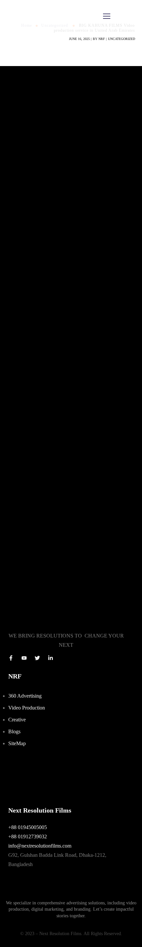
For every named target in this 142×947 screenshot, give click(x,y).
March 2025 (20, 330)
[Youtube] (24, 658)
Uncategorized (121, 39)
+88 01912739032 (27, 836)
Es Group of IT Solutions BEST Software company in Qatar (70, 488)
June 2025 (18, 322)
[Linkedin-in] (50, 658)
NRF (101, 39)
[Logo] (28, 16)
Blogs (14, 731)
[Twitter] (37, 658)
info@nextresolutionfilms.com (39, 846)
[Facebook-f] (11, 658)
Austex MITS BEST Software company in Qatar (58, 471)
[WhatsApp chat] (66, 768)
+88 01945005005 (27, 827)
